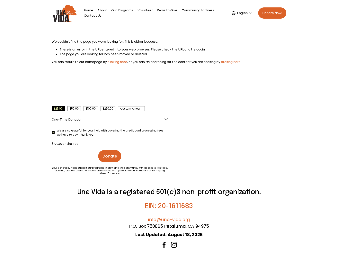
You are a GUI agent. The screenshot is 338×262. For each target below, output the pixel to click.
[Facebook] (164, 245)
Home (88, 10)
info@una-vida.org (169, 219)
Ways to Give (167, 10)
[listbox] (242, 13)
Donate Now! (272, 13)
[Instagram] (174, 245)
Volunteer (145, 10)
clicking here (117, 62)
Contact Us (92, 15)
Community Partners (198, 10)
